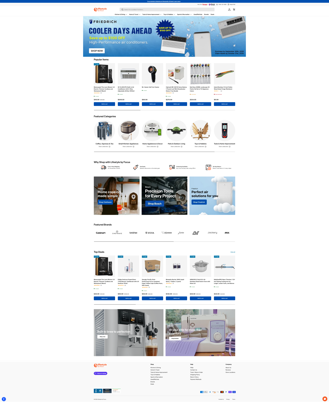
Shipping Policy (195, 374)
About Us (228, 367)
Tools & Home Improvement (150, 14)
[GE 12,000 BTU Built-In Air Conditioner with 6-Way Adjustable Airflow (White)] (128, 73)
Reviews (228, 370)
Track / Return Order (196, 372)
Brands (206, 14)
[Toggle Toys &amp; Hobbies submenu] (174, 14)
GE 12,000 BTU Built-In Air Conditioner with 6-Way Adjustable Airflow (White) (126, 89)
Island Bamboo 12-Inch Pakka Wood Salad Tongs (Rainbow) (223, 88)
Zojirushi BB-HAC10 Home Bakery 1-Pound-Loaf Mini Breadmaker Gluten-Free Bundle (176, 89)
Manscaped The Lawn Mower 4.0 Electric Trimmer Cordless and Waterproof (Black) (104, 89)
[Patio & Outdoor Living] (176, 130)
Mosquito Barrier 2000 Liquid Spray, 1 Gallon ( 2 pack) (175, 280)
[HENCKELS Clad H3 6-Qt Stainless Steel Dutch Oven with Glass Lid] (200, 266)
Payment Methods (195, 379)
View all (232, 252)
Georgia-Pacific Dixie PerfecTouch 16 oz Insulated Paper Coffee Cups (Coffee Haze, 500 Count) (152, 282)
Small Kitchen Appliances (128, 144)
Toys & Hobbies (168, 14)
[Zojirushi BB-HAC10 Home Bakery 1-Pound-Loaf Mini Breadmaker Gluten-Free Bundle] (176, 73)
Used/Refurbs (198, 14)
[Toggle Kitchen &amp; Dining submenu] (126, 14)
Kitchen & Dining (120, 14)
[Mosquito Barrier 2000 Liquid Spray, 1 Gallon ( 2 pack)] (176, 266)
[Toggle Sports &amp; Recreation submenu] (191, 14)
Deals (212, 14)
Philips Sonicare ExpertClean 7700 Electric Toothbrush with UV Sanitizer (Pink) (128, 281)
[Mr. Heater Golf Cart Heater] (152, 73)
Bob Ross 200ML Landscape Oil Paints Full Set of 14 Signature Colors (199, 89)
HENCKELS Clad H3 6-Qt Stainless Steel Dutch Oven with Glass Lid (200, 281)
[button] (234, 9)
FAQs (191, 367)
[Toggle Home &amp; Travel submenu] (140, 14)
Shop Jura (102, 336)
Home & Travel (133, 14)
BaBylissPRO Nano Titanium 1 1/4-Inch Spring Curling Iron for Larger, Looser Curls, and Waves (224, 281)
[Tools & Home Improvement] (224, 130)
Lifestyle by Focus (102, 399)
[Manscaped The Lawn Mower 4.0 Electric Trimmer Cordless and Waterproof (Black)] (104, 73)
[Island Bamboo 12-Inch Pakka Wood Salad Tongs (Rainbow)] (224, 73)
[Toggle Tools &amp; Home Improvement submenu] (161, 14)
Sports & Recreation (183, 14)
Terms (233, 399)
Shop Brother (175, 338)
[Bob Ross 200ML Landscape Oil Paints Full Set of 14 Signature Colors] (200, 73)
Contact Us (193, 370)
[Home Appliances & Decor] (152, 130)
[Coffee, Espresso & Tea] (104, 130)
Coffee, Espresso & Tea (104, 144)
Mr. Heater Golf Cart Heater (150, 87)
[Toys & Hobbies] (200, 130)
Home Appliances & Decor (152, 144)
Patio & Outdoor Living (176, 144)
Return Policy (194, 377)
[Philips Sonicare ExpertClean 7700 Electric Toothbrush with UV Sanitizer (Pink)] (128, 266)
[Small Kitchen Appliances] (128, 130)
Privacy (228, 399)
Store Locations (230, 372)
